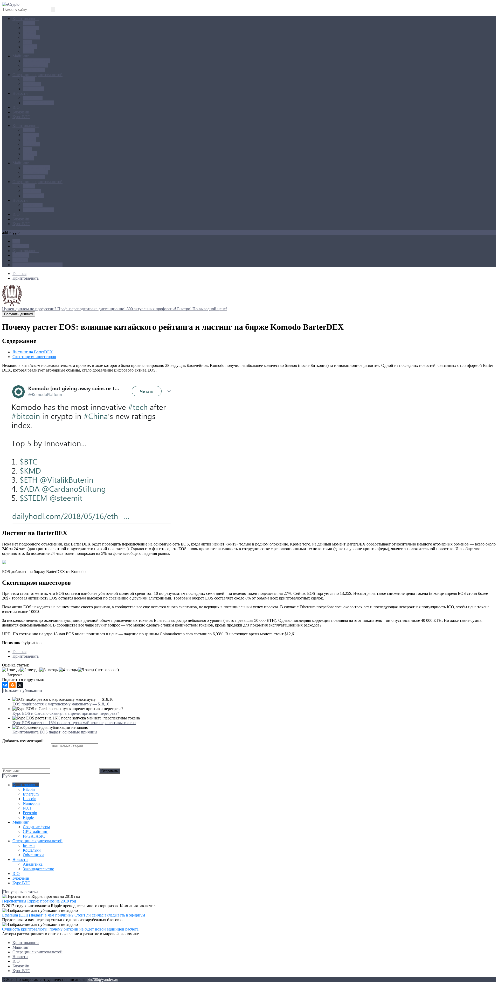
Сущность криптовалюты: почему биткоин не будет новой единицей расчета (70, 929)
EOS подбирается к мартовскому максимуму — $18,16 (60, 704)
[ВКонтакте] (5, 685)
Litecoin (29, 32)
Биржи (29, 79)
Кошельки (32, 84)
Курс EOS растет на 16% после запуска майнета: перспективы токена (74, 722)
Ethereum (31, 28)
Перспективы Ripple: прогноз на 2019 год (39, 901)
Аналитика (33, 98)
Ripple (28, 51)
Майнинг (20, 56)
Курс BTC (21, 116)
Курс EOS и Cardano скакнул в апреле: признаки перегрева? (65, 713)
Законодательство (38, 102)
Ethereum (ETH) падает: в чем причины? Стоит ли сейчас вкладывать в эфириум (73, 915)
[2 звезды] (29, 670)
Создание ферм (36, 60)
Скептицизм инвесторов (34, 356)
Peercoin (30, 46)
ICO (16, 107)
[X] (20, 685)
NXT (27, 42)
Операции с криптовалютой (37, 74)
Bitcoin (29, 23)
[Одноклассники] (12, 685)
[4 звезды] (68, 670)
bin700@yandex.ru (102, 979)
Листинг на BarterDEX (32, 352)
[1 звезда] (11, 670)
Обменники (33, 88)
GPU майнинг (35, 65)
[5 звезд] (86, 670)
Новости (20, 93)
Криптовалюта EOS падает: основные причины (54, 732)
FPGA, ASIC (34, 70)
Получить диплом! (18, 314)
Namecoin (31, 37)
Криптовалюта (25, 18)
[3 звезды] (49, 670)
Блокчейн (20, 112)
